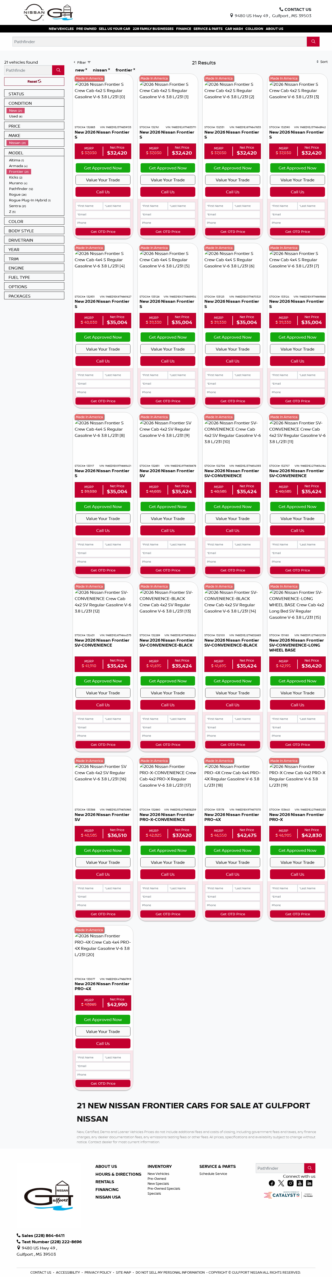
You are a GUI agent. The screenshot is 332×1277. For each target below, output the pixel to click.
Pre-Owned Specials (164, 1188)
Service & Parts (217, 1166)
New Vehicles (158, 1173)
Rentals (104, 1182)
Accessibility (68, 1272)
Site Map (124, 1272)
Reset (32, 81)
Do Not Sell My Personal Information (170, 1272)
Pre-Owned (157, 1178)
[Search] (313, 42)
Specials (154, 1193)
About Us (106, 1166)
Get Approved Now (103, 168)
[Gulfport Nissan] (49, 12)
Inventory (160, 1166)
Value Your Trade (103, 180)
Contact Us (41, 1272)
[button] (61, 28)
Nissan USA (108, 1197)
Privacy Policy (98, 1272)
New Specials (158, 1183)
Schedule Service (213, 1173)
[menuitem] (35, 110)
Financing (107, 1189)
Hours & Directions (118, 1174)
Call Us (103, 192)
